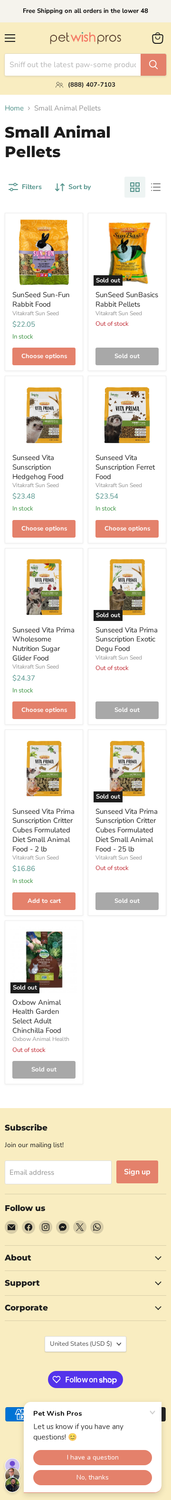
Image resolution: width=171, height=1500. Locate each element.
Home (14, 108)
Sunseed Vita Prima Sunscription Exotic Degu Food (126, 639)
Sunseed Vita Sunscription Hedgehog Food (38, 467)
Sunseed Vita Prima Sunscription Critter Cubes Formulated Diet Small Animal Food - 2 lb (43, 830)
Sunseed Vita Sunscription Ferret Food (125, 467)
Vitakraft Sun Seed (35, 313)
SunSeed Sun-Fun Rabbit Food (41, 299)
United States (81, 1344)
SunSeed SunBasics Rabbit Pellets (126, 299)
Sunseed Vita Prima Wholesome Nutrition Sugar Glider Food (43, 644)
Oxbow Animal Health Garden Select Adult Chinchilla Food (36, 1016)
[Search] (153, 65)
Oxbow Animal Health (40, 1039)
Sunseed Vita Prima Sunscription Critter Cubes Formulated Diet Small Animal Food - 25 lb (126, 830)
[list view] (155, 187)
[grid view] (134, 187)
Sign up (137, 1172)
